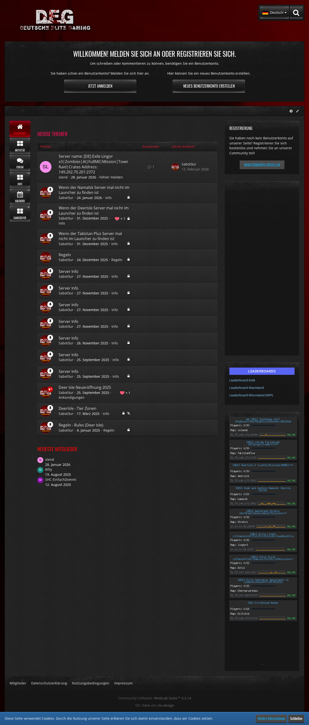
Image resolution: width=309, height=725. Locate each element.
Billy (48, 469)
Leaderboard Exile (242, 380)
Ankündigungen (71, 397)
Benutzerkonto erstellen (262, 164)
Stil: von (154, 705)
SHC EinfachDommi (60, 479)
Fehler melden (111, 177)
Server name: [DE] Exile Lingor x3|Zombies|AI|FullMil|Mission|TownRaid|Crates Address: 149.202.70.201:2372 (93, 164)
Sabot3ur (189, 164)
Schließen (296, 718)
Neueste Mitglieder (57, 449)
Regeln (65, 254)
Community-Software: (154, 698)
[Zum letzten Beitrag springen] (175, 167)
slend (63, 177)
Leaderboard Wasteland (246, 387)
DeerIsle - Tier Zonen (77, 408)
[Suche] (296, 13)
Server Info (68, 271)
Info (108, 197)
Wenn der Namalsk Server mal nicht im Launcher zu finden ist (94, 190)
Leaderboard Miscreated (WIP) (251, 395)
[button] (274, 13)
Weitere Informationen (271, 718)
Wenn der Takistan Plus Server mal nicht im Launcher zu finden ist (90, 236)
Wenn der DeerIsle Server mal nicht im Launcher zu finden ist (94, 210)
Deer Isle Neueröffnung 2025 (85, 387)
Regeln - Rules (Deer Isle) (81, 425)
